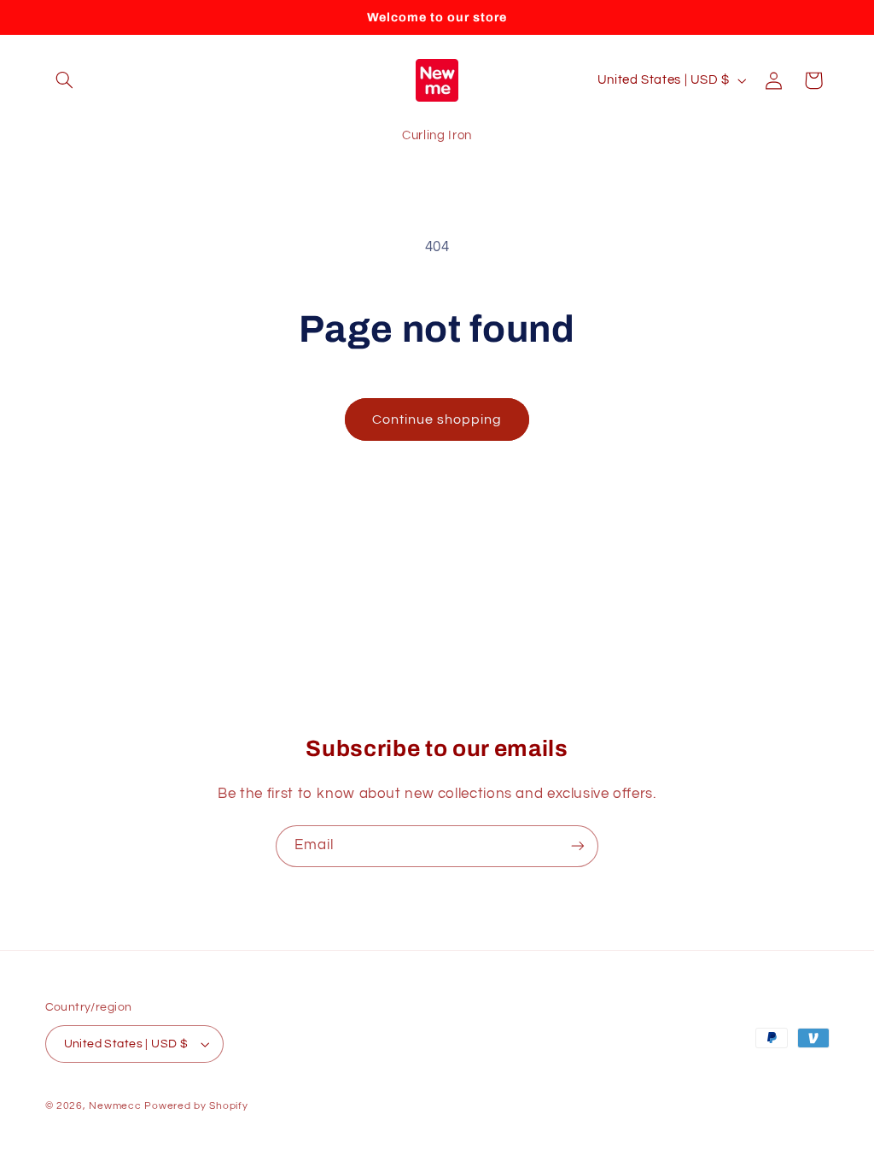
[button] (64, 80)
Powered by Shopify (196, 1106)
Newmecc (115, 1106)
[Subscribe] (577, 846)
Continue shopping (437, 419)
